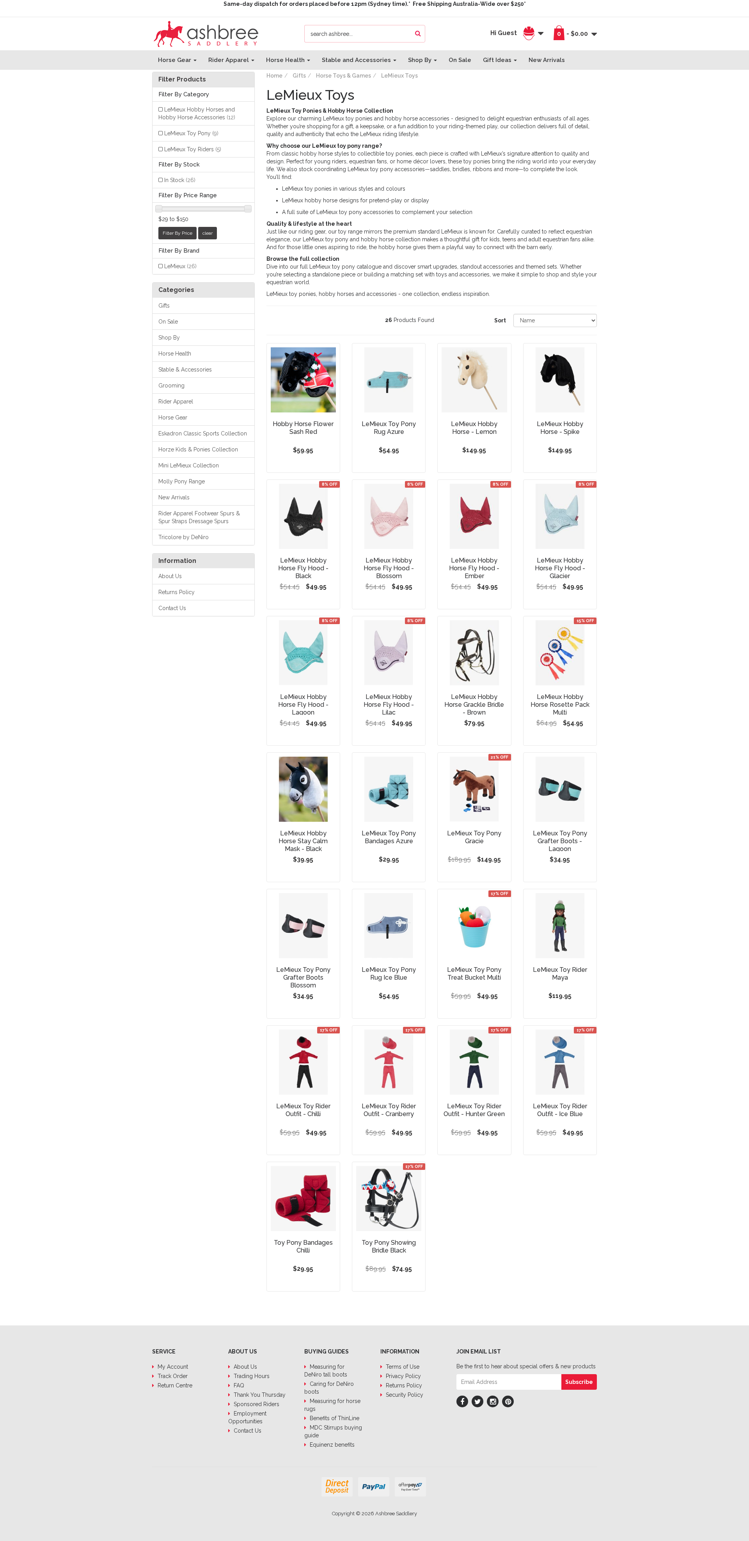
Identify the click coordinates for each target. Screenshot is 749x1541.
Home (274, 76)
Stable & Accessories (185, 369)
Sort (500, 320)
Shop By (420, 60)
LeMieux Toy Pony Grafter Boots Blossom (303, 977)
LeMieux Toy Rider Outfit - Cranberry (389, 1110)
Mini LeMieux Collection (188, 465)
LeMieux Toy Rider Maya (560, 973)
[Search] (418, 33)
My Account (172, 1367)
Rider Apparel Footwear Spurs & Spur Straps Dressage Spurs (199, 517)
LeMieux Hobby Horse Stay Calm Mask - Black (303, 841)
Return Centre (174, 1385)
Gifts (164, 306)
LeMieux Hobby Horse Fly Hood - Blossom (389, 568)
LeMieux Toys (399, 76)
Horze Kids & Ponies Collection (198, 449)
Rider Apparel (229, 60)
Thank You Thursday (259, 1395)
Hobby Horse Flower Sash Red (303, 427)
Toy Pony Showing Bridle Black (389, 1246)
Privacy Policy (402, 1376)
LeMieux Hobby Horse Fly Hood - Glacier (560, 568)
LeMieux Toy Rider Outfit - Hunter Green (474, 1110)
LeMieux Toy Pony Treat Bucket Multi (474, 973)
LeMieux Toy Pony (191, 133)
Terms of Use (401, 1367)
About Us (170, 576)
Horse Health (286, 60)
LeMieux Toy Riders (192, 149)
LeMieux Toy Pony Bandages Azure (389, 837)
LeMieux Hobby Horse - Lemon (474, 427)
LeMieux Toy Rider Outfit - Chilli (303, 1110)
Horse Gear (175, 60)
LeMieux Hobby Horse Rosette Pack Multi (560, 704)
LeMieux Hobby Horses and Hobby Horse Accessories (196, 113)
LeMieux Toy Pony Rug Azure (389, 427)
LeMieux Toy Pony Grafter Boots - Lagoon (560, 841)
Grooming (171, 385)
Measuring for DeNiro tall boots (325, 1371)
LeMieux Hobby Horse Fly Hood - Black (303, 568)
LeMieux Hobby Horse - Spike (560, 427)
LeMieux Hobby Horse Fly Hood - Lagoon (303, 704)
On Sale (460, 60)
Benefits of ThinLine (333, 1418)
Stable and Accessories (357, 60)
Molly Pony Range (181, 481)
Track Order (172, 1376)
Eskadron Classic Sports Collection (202, 433)
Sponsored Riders (255, 1404)
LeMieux (180, 266)
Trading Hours (251, 1376)
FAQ (238, 1385)
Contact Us (172, 608)
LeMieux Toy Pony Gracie (474, 837)
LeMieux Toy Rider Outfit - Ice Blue (560, 1110)
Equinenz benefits (331, 1445)
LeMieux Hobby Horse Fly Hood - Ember (474, 568)
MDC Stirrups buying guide (333, 1431)
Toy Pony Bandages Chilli (303, 1246)
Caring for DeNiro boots (329, 1388)
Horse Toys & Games (343, 76)
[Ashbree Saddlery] (206, 33)
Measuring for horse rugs (332, 1405)
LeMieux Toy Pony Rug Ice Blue (389, 973)
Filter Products (182, 79)
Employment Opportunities (247, 1417)
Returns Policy (176, 592)
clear (207, 233)
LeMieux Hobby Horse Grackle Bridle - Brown (474, 704)
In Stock (179, 180)
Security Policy (403, 1395)
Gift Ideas (498, 60)
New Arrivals (547, 60)
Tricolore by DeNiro (183, 537)
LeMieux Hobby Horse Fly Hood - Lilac (389, 704)
